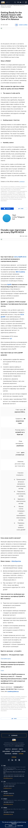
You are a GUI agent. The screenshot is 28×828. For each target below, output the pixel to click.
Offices (23, 751)
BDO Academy (20, 271)
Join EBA (21, 754)
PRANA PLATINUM (6, 7)
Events (21, 749)
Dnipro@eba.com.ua (8, 804)
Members (14, 754)
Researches (8, 754)
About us (8, 749)
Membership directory (19, 5)
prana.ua (21, 181)
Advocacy (15, 749)
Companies (14, 735)
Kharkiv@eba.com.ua (8, 795)
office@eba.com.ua (7, 778)
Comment (8, 208)
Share (22, 208)
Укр (23, 2)
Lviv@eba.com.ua (7, 788)
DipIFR (9, 284)
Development (6, 751)
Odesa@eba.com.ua (8, 814)
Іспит (2, 670)
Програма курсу (6, 658)
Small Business (15, 751)
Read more (20, 825)
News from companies (6, 5)
